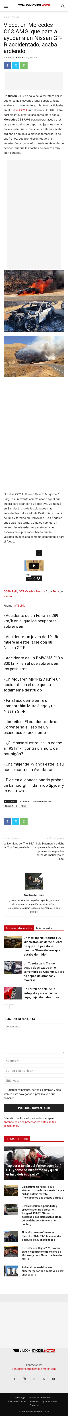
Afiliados (34, 1401)
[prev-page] (6, 1006)
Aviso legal (20, 1397)
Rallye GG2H (19, 110)
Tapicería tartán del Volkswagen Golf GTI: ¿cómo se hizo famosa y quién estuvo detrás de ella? (33, 1170)
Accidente (24, 801)
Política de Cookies (17, 1401)
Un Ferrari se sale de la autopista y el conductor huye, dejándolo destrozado (43, 993)
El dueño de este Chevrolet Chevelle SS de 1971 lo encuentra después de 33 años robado (41, 1236)
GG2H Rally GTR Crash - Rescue (24, 591)
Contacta (34, 1405)
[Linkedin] (34, 1379)
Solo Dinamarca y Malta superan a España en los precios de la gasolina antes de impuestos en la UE (49, 851)
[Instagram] (24, 1379)
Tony (56, 591)
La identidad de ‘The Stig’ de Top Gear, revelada (19, 845)
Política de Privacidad (39, 1397)
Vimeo (8, 596)
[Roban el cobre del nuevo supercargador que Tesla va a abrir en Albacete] (11, 1271)
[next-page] (11, 1006)
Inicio (6, 16)
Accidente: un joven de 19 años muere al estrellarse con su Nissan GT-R (32, 642)
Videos (15, 16)
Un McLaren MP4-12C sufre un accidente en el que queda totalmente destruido (32, 684)
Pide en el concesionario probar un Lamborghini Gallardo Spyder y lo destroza (34, 785)
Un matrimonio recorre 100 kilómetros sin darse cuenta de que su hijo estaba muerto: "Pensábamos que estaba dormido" (43, 946)
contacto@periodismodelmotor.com (34, 1368)
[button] (6, 6)
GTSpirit (19, 605)
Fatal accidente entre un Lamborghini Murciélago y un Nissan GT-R (30, 706)
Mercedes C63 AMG (42, 801)
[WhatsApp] (24, 65)
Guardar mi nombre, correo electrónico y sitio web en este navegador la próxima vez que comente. (32, 1093)
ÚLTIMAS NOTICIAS (17, 1139)
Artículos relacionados (19, 928)
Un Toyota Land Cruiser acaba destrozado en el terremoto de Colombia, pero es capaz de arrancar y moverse (44, 972)
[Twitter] (15, 65)
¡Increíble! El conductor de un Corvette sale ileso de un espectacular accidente (31, 727)
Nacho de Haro (15, 57)
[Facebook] (7, 65)
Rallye (23, 805)
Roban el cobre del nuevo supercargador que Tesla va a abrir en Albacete (43, 1271)
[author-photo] (34, 889)
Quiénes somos (50, 1401)
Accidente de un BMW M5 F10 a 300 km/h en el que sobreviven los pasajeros (33, 663)
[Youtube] (53, 1379)
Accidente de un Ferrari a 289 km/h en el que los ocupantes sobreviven (31, 621)
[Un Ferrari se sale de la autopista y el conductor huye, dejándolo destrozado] (13, 993)
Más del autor (44, 928)
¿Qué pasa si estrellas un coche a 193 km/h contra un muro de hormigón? (33, 748)
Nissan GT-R (11, 805)
